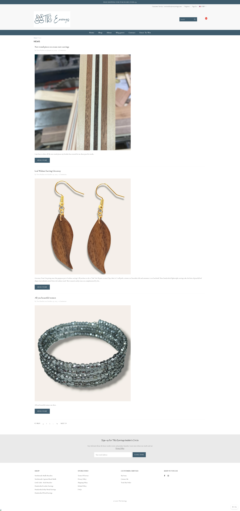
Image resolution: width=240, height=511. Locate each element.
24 (57, 423)
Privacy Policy (120, 448)
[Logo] (52, 19)
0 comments (62, 50)
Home (35, 38)
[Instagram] (38, 6)
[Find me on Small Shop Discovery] (1, 510)
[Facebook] (35, 6)
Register (187, 6)
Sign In (194, 6)
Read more (42, 160)
